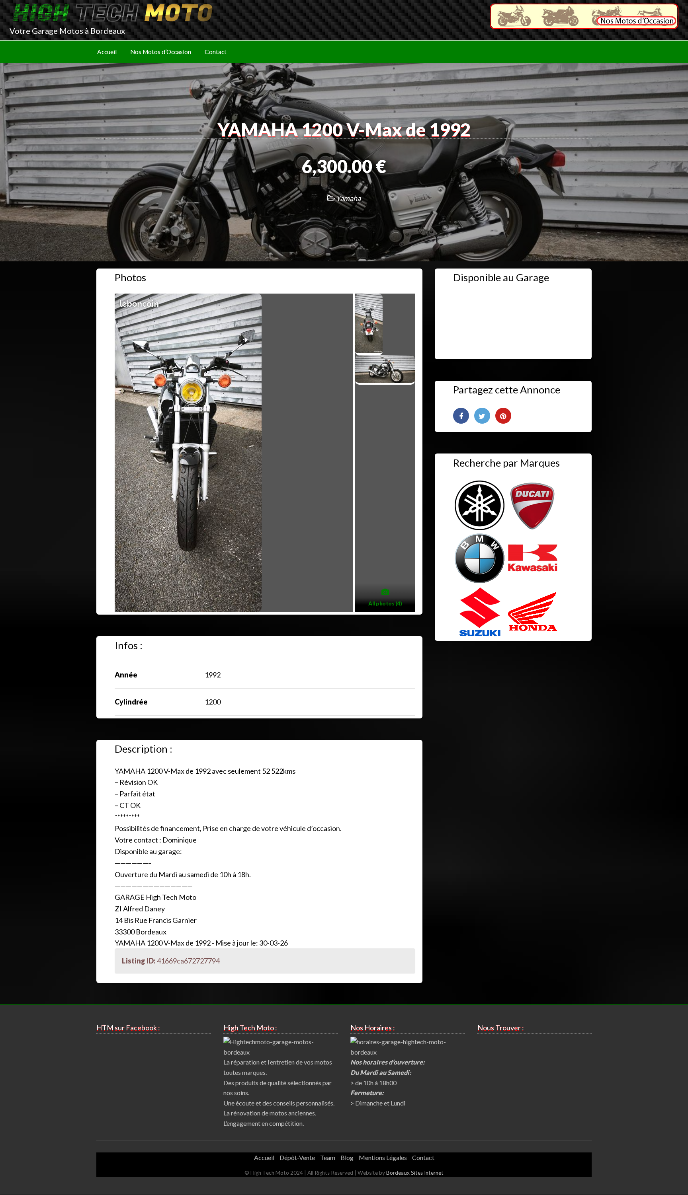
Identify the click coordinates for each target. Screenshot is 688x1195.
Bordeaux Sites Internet (415, 1173)
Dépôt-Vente (297, 1157)
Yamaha (348, 198)
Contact (216, 51)
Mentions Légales (383, 1157)
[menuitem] (106, 52)
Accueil (107, 51)
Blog (347, 1157)
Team (327, 1157)
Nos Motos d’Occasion (160, 51)
